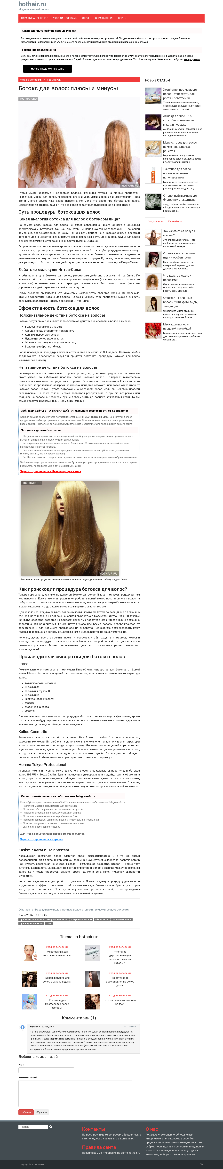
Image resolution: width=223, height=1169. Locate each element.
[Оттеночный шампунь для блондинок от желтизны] (154, 202)
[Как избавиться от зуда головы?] (154, 238)
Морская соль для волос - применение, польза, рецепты (181, 147)
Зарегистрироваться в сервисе (41, 839)
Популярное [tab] (155, 221)
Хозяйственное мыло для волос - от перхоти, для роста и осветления (180, 94)
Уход (48, 923)
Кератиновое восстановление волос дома (120, 981)
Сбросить (41, 1112)
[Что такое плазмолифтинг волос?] (92, 1001)
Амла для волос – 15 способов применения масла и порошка (178, 120)
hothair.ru (33, 6)
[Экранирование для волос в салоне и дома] (29, 978)
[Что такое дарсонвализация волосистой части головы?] (92, 952)
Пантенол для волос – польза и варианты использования (178, 173)
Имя (21, 1064)
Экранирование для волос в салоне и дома (57, 979)
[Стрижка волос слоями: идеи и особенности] (154, 260)
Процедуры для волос (31, 923)
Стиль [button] (86, 18)
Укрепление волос (121, 919)
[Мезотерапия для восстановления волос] (29, 952)
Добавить (26, 1112)
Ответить (131, 1026)
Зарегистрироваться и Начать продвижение (50, 471)
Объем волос (102, 919)
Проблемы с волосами (32, 919)
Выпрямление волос (57, 919)
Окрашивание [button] (104, 18)
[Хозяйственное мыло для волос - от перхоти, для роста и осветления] (154, 99)
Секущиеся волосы (81, 919)
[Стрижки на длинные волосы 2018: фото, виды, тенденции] (154, 307)
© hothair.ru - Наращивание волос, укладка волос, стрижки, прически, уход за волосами (73, 909)
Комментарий (27, 1077)
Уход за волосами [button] (65, 18)
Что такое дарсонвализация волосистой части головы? (120, 957)
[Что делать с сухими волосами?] (154, 283)
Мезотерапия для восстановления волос (57, 953)
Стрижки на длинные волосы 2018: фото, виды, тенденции (180, 302)
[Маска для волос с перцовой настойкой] (154, 331)
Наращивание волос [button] (34, 18)
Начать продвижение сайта (47, 68)
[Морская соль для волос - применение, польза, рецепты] (154, 152)
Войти (122, 18)
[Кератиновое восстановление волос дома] (92, 978)
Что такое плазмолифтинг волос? (120, 1002)
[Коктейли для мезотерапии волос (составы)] (29, 1001)
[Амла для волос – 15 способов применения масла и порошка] (154, 125)
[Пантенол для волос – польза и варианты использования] (154, 178)
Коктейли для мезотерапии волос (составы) (57, 1004)
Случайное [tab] (175, 221)
